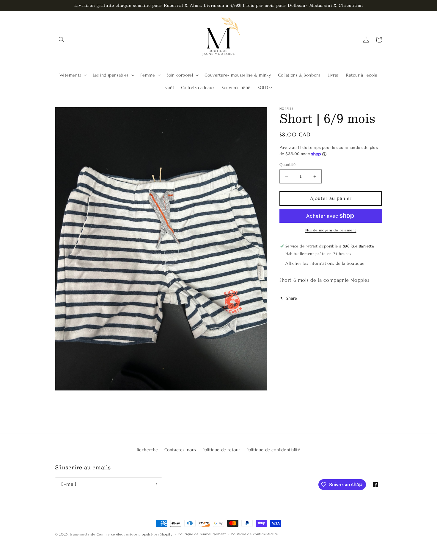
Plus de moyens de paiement (330, 230)
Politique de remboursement (202, 534)
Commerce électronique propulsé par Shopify (134, 534)
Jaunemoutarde (82, 534)
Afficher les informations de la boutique (325, 263)
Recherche (147, 449)
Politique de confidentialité (273, 449)
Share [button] (291, 298)
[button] (61, 39)
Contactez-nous (180, 449)
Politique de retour (221, 449)
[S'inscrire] (155, 484)
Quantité (287, 164)
